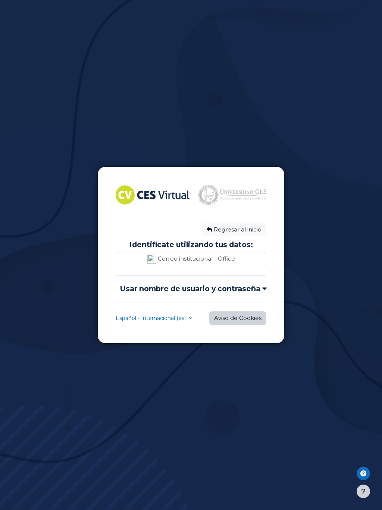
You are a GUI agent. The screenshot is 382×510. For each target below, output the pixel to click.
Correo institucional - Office (195, 258)
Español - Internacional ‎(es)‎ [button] (151, 318)
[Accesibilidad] (363, 473)
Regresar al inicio (237, 229)
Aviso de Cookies (238, 318)
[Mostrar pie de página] (363, 491)
